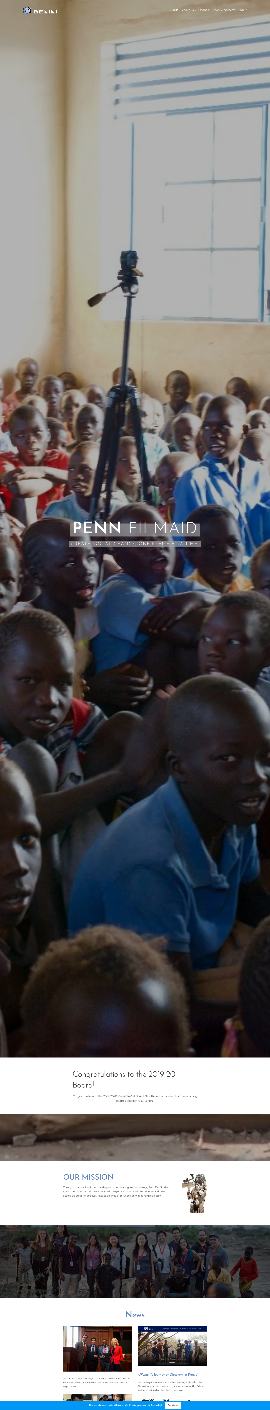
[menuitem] (175, 10)
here (151, 1101)
